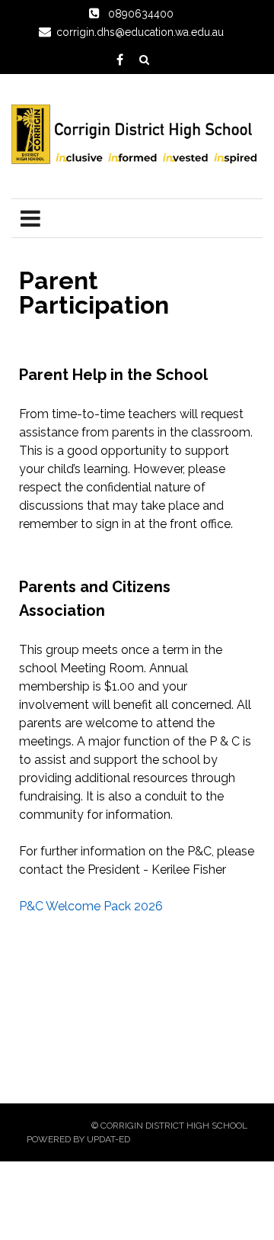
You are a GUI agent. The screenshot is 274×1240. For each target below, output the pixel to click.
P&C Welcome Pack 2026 (91, 906)
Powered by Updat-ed (78, 1139)
